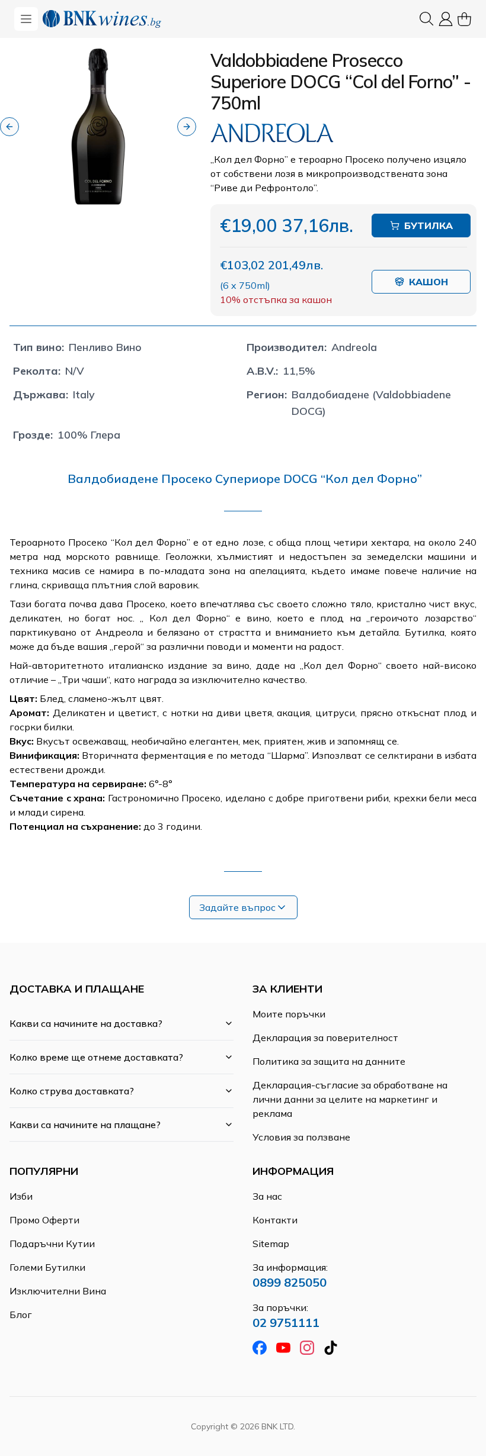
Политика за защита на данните (328, 1061)
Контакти (275, 1220)
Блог (20, 1314)
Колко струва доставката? (71, 1091)
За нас (267, 1196)
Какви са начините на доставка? (85, 1023)
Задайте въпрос (237, 907)
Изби (21, 1196)
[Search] (427, 19)
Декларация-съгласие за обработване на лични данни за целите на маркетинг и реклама (349, 1099)
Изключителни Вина (57, 1291)
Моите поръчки (288, 1014)
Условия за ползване (301, 1137)
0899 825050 (289, 1282)
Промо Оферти (44, 1220)
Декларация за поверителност (325, 1037)
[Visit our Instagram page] (307, 1348)
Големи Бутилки (47, 1267)
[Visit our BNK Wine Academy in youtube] (283, 1348)
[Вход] (446, 19)
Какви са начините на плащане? (85, 1124)
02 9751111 (285, 1322)
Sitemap (270, 1243)
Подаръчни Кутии (52, 1243)
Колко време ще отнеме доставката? (96, 1057)
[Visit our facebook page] (259, 1348)
